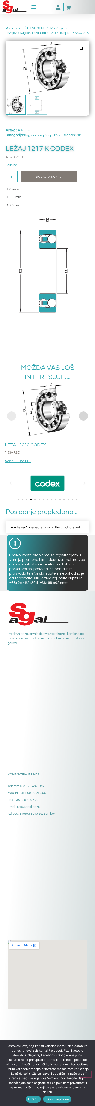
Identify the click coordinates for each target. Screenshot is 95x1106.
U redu (33, 1099)
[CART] (68, 7)
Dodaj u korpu (49, 176)
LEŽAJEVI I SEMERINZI (37, 28)
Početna (12, 28)
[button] (34, 7)
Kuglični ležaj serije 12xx (38, 33)
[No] (86, 1074)
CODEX (80, 135)
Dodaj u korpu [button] (18, 461)
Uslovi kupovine (57, 1099)
